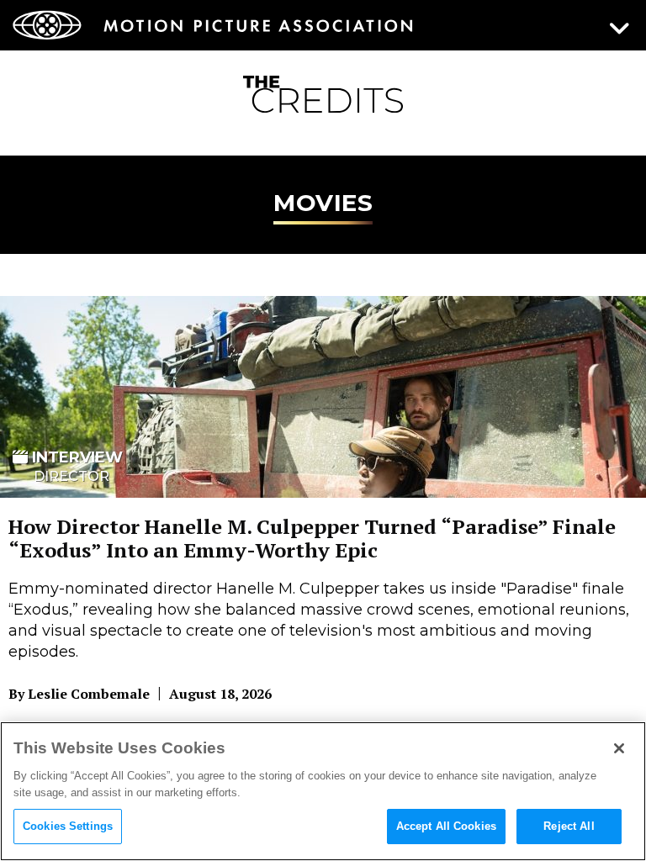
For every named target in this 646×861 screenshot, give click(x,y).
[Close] (619, 748)
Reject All (568, 826)
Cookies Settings (68, 826)
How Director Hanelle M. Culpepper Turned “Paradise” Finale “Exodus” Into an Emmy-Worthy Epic (312, 538)
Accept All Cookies (446, 826)
